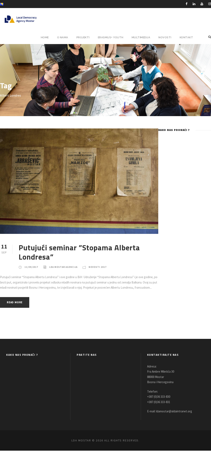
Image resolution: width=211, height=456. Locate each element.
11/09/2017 (31, 267)
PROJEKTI (83, 37)
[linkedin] (194, 4)
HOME (45, 37)
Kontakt (186, 37)
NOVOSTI (164, 37)
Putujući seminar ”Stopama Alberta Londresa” (79, 252)
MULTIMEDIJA (141, 37)
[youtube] (201, 4)
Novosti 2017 (98, 267)
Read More (14, 302)
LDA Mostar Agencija (63, 267)
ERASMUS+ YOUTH (110, 37)
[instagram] (209, 4)
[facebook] (187, 4)
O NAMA (62, 37)
